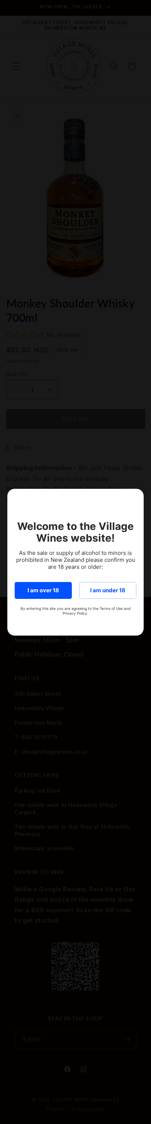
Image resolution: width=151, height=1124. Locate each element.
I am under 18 (107, 590)
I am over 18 (43, 590)
